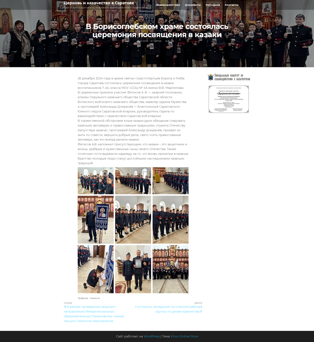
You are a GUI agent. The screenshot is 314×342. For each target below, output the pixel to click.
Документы (193, 4)
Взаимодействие (168, 4)
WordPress (152, 336)
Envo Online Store (184, 336)
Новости (95, 298)
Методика (213, 4)
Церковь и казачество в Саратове (99, 2)
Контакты (231, 4)
